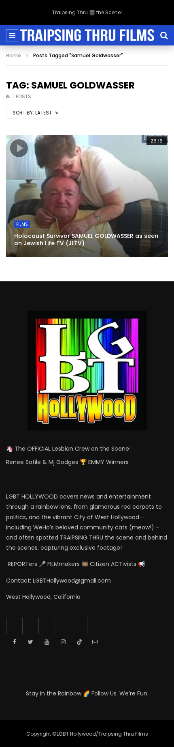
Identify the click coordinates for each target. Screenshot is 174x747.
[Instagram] (63, 625)
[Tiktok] (79, 625)
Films (22, 224)
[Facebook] (14, 625)
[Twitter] (30, 625)
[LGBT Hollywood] (87, 35)
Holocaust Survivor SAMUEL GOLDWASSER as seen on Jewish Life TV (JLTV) (86, 240)
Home (13, 55)
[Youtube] (46, 625)
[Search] (164, 35)
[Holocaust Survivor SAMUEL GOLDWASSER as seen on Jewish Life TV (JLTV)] (87, 196)
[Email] (95, 625)
